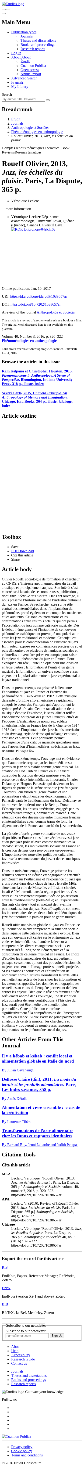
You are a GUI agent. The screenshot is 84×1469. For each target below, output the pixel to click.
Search (7, 94)
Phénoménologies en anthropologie (37, 132)
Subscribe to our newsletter (26, 1331)
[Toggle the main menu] (4, 13)
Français (17, 82)
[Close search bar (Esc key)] (8, 9)
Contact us (19, 1363)
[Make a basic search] (4, 9)
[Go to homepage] (13, 4)
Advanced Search (24, 78)
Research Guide (23, 1359)
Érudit (25, 61)
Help (14, 1351)
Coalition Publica (33, 66)
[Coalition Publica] (16, 1436)
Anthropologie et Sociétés (30, 128)
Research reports (33, 49)
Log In (16, 53)
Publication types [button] (23, 32)
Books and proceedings (38, 45)
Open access (30, 70)
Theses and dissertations (38, 40)
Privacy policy (21, 1447)
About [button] (16, 57)
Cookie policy (21, 1451)
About (26, 57)
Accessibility (20, 1355)
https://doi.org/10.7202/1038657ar (35, 304)
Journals (27, 36)
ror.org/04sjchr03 (43, 229)
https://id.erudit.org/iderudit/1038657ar (38, 296)
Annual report (31, 74)
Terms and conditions (27, 1455)
